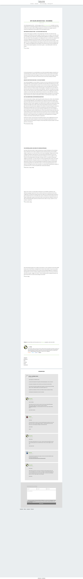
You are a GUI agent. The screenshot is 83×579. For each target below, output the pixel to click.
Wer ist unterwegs (43, 3)
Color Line (43, 342)
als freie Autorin (38, 351)
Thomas (30, 452)
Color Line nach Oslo (47, 25)
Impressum (43, 578)
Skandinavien (26, 364)
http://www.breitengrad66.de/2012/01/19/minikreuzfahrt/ (37, 458)
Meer (24, 360)
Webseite (40, 352)
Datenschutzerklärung (32, 501)
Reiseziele (36, 3)
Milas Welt (48, 351)
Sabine (30, 416)
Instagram (29, 352)
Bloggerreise (25, 359)
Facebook (36, 352)
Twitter (33, 352)
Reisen (25, 363)
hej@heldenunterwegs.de (32, 406)
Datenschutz (40, 578)
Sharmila (30, 398)
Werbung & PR (50, 3)
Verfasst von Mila (41, 22)
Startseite (32, 3)
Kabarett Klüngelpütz (33, 351)
